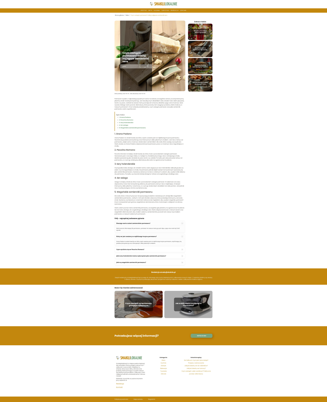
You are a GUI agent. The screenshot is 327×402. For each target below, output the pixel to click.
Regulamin (151, 399)
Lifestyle (144, 10)
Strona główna (119, 15)
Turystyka (165, 10)
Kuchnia (157, 10)
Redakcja (120, 384)
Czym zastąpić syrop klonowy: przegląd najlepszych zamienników (138, 304)
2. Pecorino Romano (126, 120)
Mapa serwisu (138, 399)
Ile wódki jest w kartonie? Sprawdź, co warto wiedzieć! (200, 49)
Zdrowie (183, 10)
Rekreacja (174, 10)
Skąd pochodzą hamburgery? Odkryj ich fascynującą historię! (200, 66)
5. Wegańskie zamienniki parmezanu (132, 128)
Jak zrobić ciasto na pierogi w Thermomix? (188, 304)
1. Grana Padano (125, 117)
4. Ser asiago (123, 125)
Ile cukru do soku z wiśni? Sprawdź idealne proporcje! (200, 32)
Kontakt (119, 387)
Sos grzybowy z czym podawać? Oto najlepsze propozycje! (200, 83)
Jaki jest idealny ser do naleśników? (196, 366)
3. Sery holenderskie (126, 123)
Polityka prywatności (121, 399)
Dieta (150, 10)
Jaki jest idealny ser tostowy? (196, 368)
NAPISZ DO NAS (201, 336)
